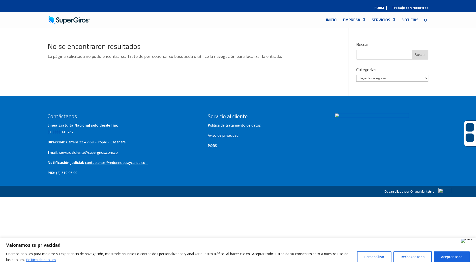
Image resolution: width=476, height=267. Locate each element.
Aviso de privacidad (223, 135)
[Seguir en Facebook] (470, 127)
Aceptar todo (452, 256)
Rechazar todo (413, 256)
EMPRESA (351, 20)
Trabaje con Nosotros (410, 8)
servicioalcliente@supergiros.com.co (88, 152)
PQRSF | (380, 8)
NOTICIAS (410, 20)
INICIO (331, 20)
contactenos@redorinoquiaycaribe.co (115, 162)
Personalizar (374, 256)
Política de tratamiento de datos (234, 125)
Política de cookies (41, 259)
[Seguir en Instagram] (470, 138)
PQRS (212, 145)
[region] (238, 252)
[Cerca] (467, 241)
